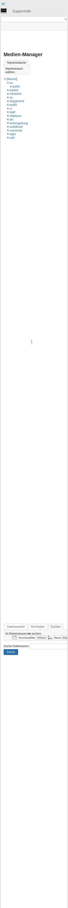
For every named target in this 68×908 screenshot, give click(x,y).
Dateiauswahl (16, 626)
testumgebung (19, 123)
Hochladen (38, 626)
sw (11, 119)
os (11, 97)
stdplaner (16, 115)
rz (11, 108)
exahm (14, 90)
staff (12, 112)
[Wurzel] (12, 79)
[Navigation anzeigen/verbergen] (3, 3)
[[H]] (5, 11)
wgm (13, 134)
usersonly (16, 130)
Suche (11, 652)
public (16, 86)
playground (17, 101)
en (11, 82)
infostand (15, 93)
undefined (16, 126)
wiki (12, 137)
